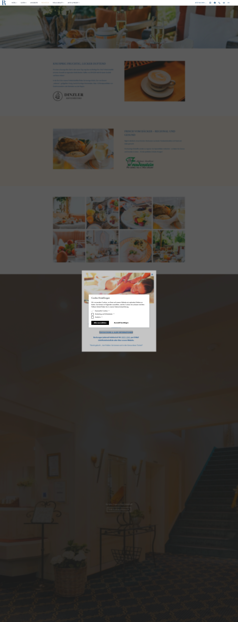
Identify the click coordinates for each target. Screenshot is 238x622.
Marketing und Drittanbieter (104, 314)
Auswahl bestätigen (121, 323)
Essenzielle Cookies (101, 311)
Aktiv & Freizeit (73, 3)
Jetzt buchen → (201, 3)
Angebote (34, 3)
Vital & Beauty (58, 3)
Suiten (23, 3)
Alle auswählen (100, 323)
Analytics (98, 317)
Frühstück (45, 3)
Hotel (14, 3)
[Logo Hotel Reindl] (4, 2)
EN (229, 3)
